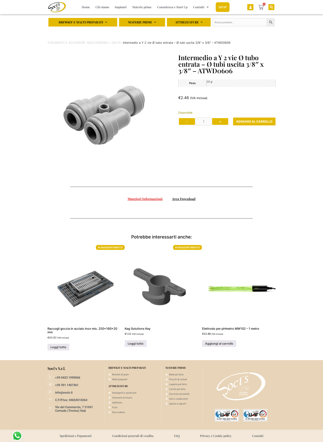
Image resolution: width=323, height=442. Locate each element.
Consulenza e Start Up (172, 7)
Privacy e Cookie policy (216, 436)
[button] (271, 7)
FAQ (177, 436)
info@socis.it (64, 392)
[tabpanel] (161, 208)
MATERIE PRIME (140, 22)
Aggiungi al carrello (254, 121)
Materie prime (142, 7)
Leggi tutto (58, 347)
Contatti (198, 7)
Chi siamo (102, 7)
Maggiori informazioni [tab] (145, 199)
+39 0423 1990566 (67, 377)
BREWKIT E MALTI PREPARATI (81, 22)
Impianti (121, 7)
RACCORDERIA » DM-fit (104, 42)
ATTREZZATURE (187, 22)
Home (86, 7)
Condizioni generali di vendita (132, 436)
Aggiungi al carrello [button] (219, 343)
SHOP (223, 7)
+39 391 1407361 (67, 385)
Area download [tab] (184, 199)
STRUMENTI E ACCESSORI (66, 42)
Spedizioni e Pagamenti (76, 436)
